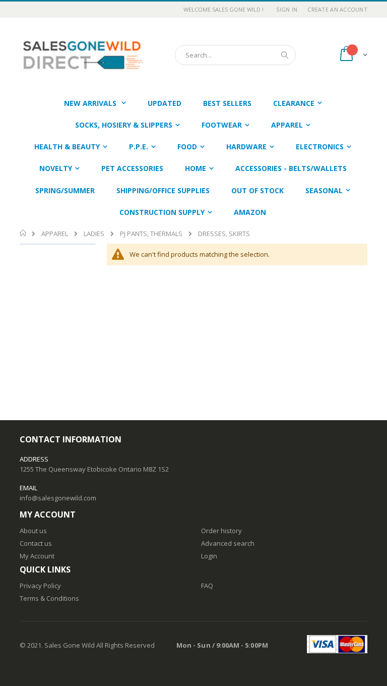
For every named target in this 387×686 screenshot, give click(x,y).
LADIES (94, 234)
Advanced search (227, 543)
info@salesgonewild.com (58, 497)
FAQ (207, 585)
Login (209, 555)
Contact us (36, 543)
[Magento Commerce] (83, 55)
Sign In (286, 9)
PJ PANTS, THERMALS (151, 234)
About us (33, 530)
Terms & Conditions (49, 598)
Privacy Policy (40, 585)
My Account (37, 555)
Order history (221, 530)
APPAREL (54, 234)
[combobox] (235, 55)
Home (23, 233)
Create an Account (337, 9)
